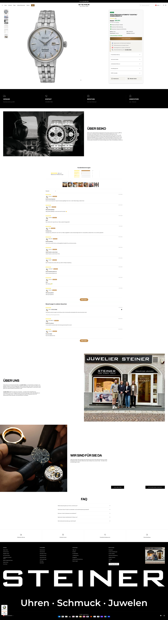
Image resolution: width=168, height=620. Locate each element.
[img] (48, 194)
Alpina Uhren (5, 562)
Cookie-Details (112, 553)
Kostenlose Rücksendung (78, 559)
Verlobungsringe (43, 559)
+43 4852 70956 (128, 49)
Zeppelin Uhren (6, 553)
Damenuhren (42, 549)
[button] (77, 170)
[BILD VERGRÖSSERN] (81, 80)
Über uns (74, 549)
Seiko (114, 31)
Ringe (14, 5)
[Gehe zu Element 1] (6, 12)
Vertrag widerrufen (114, 564)
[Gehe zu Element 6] (6, 36)
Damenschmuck (43, 555)
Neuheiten (42, 562)
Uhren (5, 5)
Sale (33, 5)
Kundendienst (75, 553)
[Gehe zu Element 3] (6, 21)
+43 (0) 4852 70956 (85, 1)
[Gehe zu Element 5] (6, 31)
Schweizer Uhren (43, 553)
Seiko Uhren (5, 549)
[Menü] (6, 605)
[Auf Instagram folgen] (164, 615)
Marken (28, 5)
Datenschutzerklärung (113, 555)
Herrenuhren (42, 551)
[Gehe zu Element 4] (6, 26)
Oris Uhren (5, 564)
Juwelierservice (75, 555)
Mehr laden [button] (84, 299)
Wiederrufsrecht (112, 557)
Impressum (111, 549)
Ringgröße (75, 557)
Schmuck (10, 5)
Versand (117, 22)
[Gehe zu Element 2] (6, 17)
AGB (109, 561)
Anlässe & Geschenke (21, 5)
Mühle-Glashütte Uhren (8, 560)
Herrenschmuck (43, 557)
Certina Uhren (6, 551)
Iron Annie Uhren (6, 555)
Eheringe (41, 561)
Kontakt (74, 551)
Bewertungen (75, 561)
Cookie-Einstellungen (113, 551)
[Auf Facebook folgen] (160, 615)
